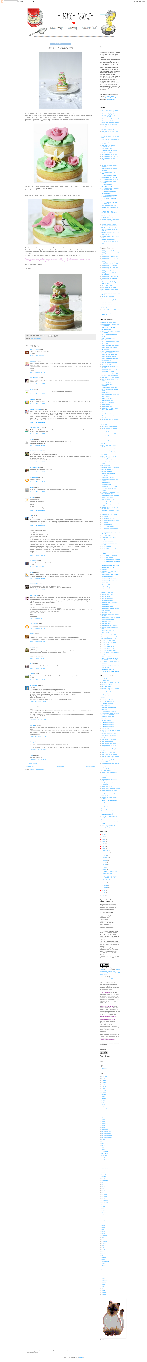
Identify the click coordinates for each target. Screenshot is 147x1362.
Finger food (105, 1151)
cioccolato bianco (106, 1133)
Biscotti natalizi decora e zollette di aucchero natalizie (110, 352)
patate (103, 1227)
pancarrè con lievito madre (109, 734)
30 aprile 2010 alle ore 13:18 (37, 658)
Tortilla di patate (106, 820)
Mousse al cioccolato (107, 541)
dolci (103, 1147)
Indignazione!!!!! (107, 873)
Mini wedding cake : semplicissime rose (107, 185)
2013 (103, 841)
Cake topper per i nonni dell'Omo (110, 377)
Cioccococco (105, 412)
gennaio (105, 887)
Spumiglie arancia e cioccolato (110, 625)
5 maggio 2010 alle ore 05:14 (38, 759)
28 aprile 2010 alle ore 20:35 (37, 445)
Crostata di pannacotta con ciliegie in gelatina (109, 457)
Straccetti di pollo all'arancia (109, 800)
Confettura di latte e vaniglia (109, 426)
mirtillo (103, 1211)
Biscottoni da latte (106, 364)
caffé (103, 1107)
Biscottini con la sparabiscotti (109, 362)
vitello (103, 1284)
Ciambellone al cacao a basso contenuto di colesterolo (110, 409)
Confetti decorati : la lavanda (109, 154)
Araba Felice (33, 623)
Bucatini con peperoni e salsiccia (110, 682)
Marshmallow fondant (107, 535)
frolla (103, 1164)
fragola (103, 1158)
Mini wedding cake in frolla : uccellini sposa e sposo (109, 195)
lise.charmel (33, 584)
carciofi (103, 1115)
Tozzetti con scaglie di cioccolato (110, 665)
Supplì (103, 803)
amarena (104, 1080)
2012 (103, 844)
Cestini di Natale (106, 392)
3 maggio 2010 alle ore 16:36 (38, 701)
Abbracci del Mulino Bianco (109, 322)
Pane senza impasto (107, 741)
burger (103, 1101)
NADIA (32, 647)
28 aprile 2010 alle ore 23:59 (37, 510)
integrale (104, 1174)
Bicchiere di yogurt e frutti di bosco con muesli (109, 328)
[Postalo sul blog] (51, 336)
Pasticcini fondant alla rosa (109, 205)
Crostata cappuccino (107, 440)
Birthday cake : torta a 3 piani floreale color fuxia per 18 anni (110, 262)
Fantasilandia (33, 685)
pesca (103, 1231)
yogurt (103, 1288)
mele (103, 1204)
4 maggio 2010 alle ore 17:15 (38, 736)
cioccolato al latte (106, 1131)
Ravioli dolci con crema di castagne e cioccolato (109, 591)
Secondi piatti (105, 1261)
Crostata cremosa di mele (108, 449)
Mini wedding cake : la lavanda (110, 179)
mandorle (104, 1196)
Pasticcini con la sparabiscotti (110, 579)
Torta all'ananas (106, 632)
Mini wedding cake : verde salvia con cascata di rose (110, 189)
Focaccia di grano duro (108, 701)
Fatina (31, 389)
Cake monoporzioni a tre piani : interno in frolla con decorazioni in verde (111, 136)
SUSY (31, 755)
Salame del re (105, 604)
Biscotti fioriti (105, 343)
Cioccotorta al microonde (108, 414)
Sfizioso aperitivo (106, 612)
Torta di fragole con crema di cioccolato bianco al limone (109, 637)
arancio (104, 1086)
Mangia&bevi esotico (107, 524)
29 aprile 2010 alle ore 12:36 (37, 628)
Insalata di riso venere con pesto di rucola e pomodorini (110, 714)
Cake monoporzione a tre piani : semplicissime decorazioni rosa (110, 132)
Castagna (32, 742)
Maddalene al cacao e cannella (110, 520)
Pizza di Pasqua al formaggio (109, 754)
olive (103, 1219)
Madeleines (105, 522)
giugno (105, 864)
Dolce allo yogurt (106, 484)
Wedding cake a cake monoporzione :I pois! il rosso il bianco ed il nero (110, 212)
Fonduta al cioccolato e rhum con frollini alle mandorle (111, 493)
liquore (103, 1188)
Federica (32, 725)
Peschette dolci (106, 583)
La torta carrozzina (107, 304)
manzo (103, 1198)
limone (103, 1186)
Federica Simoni (34, 467)
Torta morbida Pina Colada (109, 650)
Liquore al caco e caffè (108, 518)
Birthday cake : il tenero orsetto (110, 256)
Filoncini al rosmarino (107, 699)
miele (103, 1208)
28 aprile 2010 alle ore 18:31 (37, 434)
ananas (104, 1082)
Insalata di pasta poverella (109, 711)
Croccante (104, 438)
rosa (103, 1255)
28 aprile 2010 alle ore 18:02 (37, 394)
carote (103, 1121)
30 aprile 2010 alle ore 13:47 (37, 668)
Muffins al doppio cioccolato (109, 555)
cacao (103, 1105)
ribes (103, 1247)
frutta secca (105, 1168)
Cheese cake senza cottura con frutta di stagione (110, 395)
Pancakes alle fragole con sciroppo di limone (109, 572)
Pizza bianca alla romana (108, 752)
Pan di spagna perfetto (108, 567)
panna (103, 1225)
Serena (32, 673)
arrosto (103, 1088)
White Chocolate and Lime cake (110, 671)
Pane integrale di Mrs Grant (109, 739)
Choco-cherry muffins (107, 398)
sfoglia (103, 1263)
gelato (103, 1172)
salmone (104, 1259)
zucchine (104, 1294)
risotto (103, 1253)
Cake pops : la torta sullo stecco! (110, 139)
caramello (104, 1113)
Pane (103, 1223)
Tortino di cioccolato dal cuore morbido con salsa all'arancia (110, 658)
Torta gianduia (105, 644)
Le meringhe (105, 516)
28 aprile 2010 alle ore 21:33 (37, 482)
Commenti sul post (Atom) (37, 769)
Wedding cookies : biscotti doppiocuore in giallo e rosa (109, 225)
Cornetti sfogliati (106, 436)
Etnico (103, 1149)
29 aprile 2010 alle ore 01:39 (37, 555)
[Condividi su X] (53, 336)
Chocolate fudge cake (107, 400)
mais (103, 1192)
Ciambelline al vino (107, 406)
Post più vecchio (90, 766)
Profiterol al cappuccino (108, 587)
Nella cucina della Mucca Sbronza (109, 98)
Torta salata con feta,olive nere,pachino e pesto (108, 813)
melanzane (105, 1202)
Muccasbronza (34, 595)
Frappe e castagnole (107, 497)
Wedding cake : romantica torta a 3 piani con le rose (110, 208)
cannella (104, 1111)
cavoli (103, 1125)
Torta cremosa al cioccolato (109, 635)
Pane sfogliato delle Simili (109, 743)
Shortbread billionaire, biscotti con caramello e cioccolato (111, 618)
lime (103, 1184)
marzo (105, 883)
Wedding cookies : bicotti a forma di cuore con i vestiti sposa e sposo (110, 221)
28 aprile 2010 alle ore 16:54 (37, 356)
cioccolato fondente (107, 1135)
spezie (103, 1265)
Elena (31, 439)
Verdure (104, 1282)
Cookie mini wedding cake (110, 871)
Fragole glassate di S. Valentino (110, 495)
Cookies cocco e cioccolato (109, 434)
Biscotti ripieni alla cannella (109, 356)
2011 (103, 846)
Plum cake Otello (106, 585)
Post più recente (30, 766)
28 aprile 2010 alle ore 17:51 (37, 384)
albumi (103, 1078)
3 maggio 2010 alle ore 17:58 (38, 720)
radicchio (104, 1245)
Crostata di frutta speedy (108, 451)
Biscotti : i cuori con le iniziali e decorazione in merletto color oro (110, 111)
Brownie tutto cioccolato (108, 371)
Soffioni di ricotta (106, 621)
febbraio (105, 885)
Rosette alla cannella (107, 600)
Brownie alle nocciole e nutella (110, 370)
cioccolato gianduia (107, 1137)
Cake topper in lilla (107, 148)
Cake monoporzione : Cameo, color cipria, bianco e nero (110, 125)
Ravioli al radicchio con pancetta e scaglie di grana (110, 769)
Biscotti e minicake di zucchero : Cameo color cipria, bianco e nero (111, 121)
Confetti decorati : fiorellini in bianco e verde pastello (109, 151)
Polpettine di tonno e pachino (109, 767)
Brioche (104, 1098)
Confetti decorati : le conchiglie (110, 156)
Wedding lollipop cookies (108, 239)
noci (103, 1215)
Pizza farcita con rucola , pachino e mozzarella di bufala (110, 757)
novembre (106, 853)
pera (103, 1229)
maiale (103, 1190)
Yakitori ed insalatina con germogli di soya (108, 826)
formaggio (104, 1155)
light (103, 1182)
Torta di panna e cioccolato (109, 642)
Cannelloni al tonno (107, 684)
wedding (39, 338)
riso (103, 1251)
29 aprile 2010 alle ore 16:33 (37, 641)
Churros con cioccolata (108, 402)
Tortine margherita (106, 656)
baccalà (104, 1092)
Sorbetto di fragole (107, 623)
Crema (103, 1145)
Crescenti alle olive (107, 692)
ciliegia (103, 1127)
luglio (104, 862)
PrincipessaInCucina (36, 427)
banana (104, 1094)
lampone (104, 1176)
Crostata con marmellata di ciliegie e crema (109, 446)
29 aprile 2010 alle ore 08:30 (37, 578)
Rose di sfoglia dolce (107, 598)
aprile (105, 869)
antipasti (104, 1084)
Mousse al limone (106, 546)
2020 (103, 834)
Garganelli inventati (107, 705)
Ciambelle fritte (106, 404)
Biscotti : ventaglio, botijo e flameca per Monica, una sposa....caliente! (109, 115)
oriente (103, 1221)
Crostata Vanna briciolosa (109, 460)
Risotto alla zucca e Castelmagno (111, 788)
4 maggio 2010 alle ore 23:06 (38, 749)
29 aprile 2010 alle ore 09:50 (37, 590)
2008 (103, 892)
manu (31, 663)
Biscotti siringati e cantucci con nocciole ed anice (110, 359)
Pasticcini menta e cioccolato (109, 581)
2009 (103, 890)
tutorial (103, 1272)
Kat (31, 515)
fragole (103, 1160)
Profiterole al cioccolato (108, 589)
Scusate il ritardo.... (108, 880)
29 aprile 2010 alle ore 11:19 (37, 618)
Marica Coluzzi (111, 96)
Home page (60, 766)
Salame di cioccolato (107, 606)
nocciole (104, 1213)
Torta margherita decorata (109, 646)
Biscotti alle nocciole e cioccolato (110, 341)
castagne (104, 1123)
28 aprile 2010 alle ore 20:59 (37, 472)
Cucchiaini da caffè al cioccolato (110, 467)
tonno (103, 1268)
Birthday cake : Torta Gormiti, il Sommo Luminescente (110, 268)
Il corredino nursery (107, 302)
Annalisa (32, 361)
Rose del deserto (106, 596)
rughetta (104, 1257)
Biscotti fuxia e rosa (107, 285)
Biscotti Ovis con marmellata (109, 354)
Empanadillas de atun (107, 694)
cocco (103, 1139)
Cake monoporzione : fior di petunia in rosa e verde (109, 128)
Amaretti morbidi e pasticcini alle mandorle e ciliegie (110, 325)
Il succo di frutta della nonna (109, 514)
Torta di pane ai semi (107, 811)
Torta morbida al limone (108, 648)
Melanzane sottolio (107, 728)
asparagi (104, 1090)
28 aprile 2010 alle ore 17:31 (37, 372)
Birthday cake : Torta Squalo (109, 271)
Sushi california (106, 805)
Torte (103, 1270)
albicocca (104, 1076)
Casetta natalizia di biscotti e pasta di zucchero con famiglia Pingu (110, 389)
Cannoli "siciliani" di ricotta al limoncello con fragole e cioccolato (109, 384)
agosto (105, 860)
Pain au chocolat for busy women (111, 565)
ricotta (103, 1249)
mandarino (104, 1194)
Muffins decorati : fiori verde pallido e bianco (109, 199)
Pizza (103, 1237)
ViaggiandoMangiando (36, 451)
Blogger (81, 1357)
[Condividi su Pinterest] (57, 336)
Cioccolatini (105, 1129)
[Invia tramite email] (49, 336)
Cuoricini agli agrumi (107, 469)
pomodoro (104, 1241)
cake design (34, 338)
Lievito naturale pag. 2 (108, 724)
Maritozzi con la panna (108, 526)
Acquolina (32, 399)
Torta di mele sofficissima (108, 640)
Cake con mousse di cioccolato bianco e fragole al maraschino (110, 374)
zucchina (104, 1292)
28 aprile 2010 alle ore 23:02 (37, 492)
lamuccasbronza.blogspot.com (108, 978)
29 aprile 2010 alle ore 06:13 (37, 567)
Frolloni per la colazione (108, 499)
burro (103, 1103)
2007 (103, 895)
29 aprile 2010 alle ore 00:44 (37, 525)
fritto (103, 1162)
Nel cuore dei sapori (35, 409)
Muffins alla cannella (107, 557)
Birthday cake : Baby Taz (108, 251)
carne (103, 1117)
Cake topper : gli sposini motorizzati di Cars (108, 146)
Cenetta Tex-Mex (106, 686)
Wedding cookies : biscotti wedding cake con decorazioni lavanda (110, 229)
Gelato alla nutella (106, 502)
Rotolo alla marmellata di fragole (110, 602)
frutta (103, 1166)
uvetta (103, 1276)
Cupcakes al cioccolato (108, 477)
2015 (103, 837)
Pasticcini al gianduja (107, 576)
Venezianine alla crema (108, 669)
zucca (103, 1290)
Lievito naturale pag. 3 (108, 726)
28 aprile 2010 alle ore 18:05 (37, 404)
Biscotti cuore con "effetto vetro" (110, 119)
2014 (103, 839)
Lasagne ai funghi (106, 720)
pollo (103, 1239)
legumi (103, 1178)
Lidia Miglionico (34, 377)
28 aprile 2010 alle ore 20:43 (37, 462)
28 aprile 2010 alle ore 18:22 (37, 422)
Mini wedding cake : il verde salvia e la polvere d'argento (109, 176)
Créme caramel (106, 465)
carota (103, 1119)
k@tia (31, 572)
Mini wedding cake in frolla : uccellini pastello (109, 192)
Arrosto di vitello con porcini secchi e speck (109, 679)
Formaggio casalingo (107, 703)
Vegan (103, 1278)
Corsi (103, 1143)
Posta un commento (33, 763)
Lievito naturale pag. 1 (108, 722)
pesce (103, 1233)
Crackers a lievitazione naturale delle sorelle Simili (110, 689)
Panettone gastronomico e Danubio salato (109, 746)
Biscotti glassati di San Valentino (110, 345)
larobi (31, 487)
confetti (103, 1141)
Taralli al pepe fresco (107, 809)
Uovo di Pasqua (106, 667)
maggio (105, 867)
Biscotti (103, 1096)
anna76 (32, 497)
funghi (103, 1170)
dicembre (106, 850)
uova (103, 1274)
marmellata (105, 1200)
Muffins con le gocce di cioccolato (111, 559)
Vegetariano (105, 1280)
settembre (106, 857)
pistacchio (104, 1235)
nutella (103, 1217)
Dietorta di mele (106, 482)
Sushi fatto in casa (106, 807)
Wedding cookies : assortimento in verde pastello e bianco (110, 216)
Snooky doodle (34, 477)
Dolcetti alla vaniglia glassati (109, 486)
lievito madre (105, 1180)
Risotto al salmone (107, 786)
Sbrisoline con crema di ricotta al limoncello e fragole (110, 609)
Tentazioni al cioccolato (108, 630)
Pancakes (104, 569)
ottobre (105, 855)
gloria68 (32, 633)
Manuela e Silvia (34, 349)
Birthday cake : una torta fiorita (110, 276)
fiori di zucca (105, 1153)
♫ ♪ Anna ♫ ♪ (33, 560)
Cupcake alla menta (107, 471)
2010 (103, 848)
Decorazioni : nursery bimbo (109, 300)
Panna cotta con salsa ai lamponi (111, 574)
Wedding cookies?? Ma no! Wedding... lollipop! (110, 876)
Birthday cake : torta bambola (109, 265)
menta (103, 1206)
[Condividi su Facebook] (55, 336)
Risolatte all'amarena (107, 594)
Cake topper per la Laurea (109, 287)
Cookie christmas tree (107, 432)
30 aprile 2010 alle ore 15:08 (37, 680)
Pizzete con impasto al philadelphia (108, 760)
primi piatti (104, 1243)
